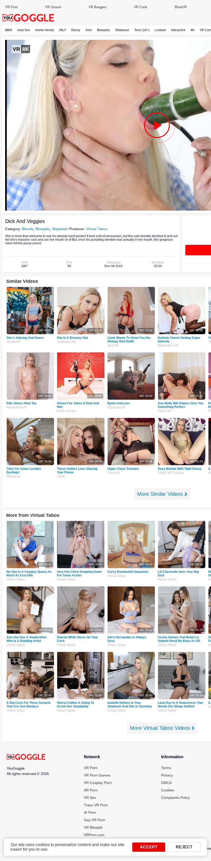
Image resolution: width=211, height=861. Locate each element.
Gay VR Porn (94, 820)
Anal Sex (23, 30)
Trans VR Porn (96, 805)
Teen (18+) (142, 30)
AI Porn (90, 812)
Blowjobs (103, 30)
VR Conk (140, 7)
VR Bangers (98, 7)
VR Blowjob (93, 827)
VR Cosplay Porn (98, 783)
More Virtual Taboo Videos (161, 728)
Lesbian (160, 30)
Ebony (75, 30)
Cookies (167, 790)
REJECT (184, 847)
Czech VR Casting (170, 473)
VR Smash (53, 7)
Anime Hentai (44, 30)
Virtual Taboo (97, 229)
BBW (8, 30)
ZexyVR (112, 345)
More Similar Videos (160, 494)
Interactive (178, 30)
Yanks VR (164, 411)
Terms (166, 768)
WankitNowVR (16, 407)
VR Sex (90, 798)
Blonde (27, 229)
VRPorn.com (94, 835)
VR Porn (11, 7)
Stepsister (60, 229)
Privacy (167, 775)
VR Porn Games (97, 775)
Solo (88, 30)
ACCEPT (148, 847)
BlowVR (181, 7)
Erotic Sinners (66, 411)
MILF (62, 30)
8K (193, 30)
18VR (61, 476)
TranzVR (113, 473)
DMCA (166, 783)
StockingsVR (116, 407)
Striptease (122, 30)
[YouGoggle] (26, 757)
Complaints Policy (175, 798)
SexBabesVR (66, 342)
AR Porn (91, 790)
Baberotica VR (168, 345)
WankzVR (13, 342)
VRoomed (13, 476)
